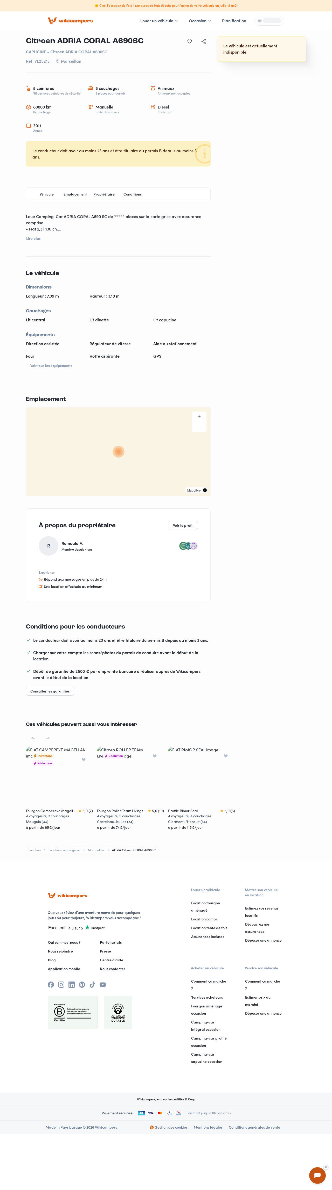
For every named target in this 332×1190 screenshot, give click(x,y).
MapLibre (194, 490)
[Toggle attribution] (205, 490)
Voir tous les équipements (51, 366)
